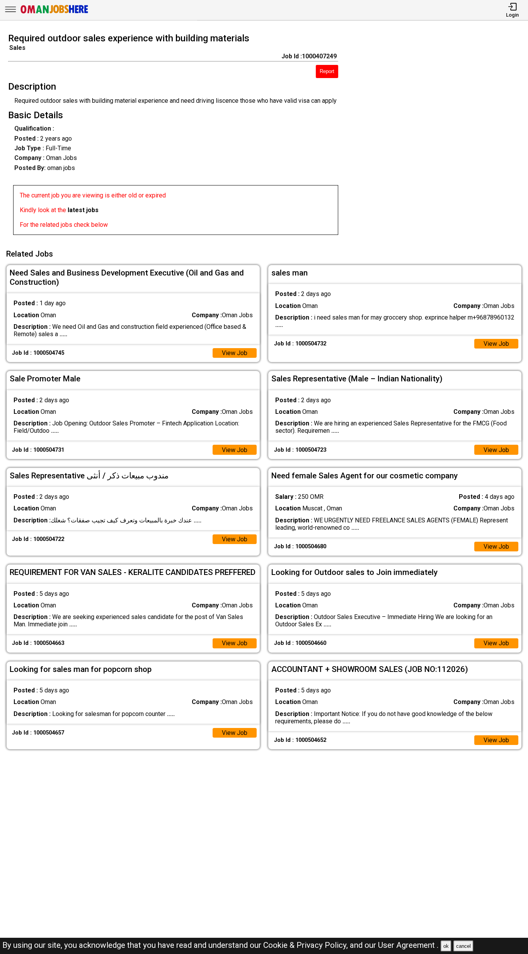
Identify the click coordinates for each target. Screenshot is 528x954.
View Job (234, 353)
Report (327, 71)
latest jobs (83, 210)
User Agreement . (408, 945)
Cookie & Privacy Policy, (306, 945)
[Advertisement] (439, 136)
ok (446, 946)
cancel (463, 946)
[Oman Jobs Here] (54, 13)
